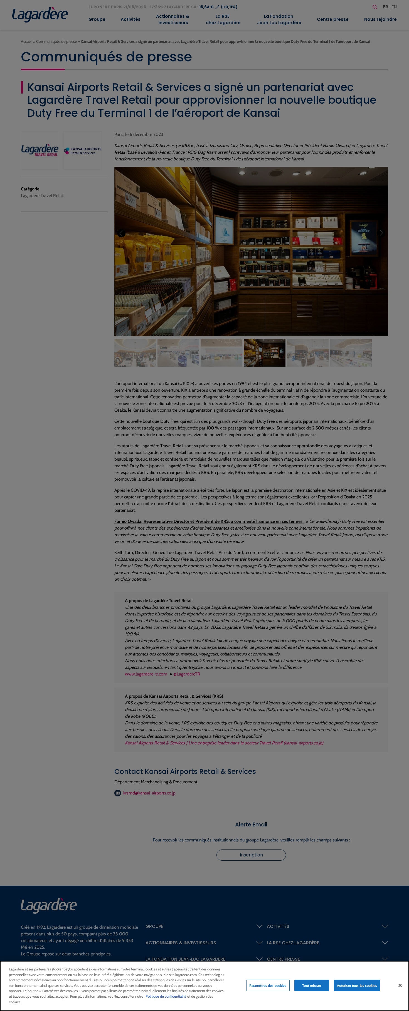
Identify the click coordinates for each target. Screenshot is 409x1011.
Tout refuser (311, 985)
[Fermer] (400, 985)
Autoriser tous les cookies (357, 985)
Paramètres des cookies (268, 985)
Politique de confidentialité (166, 996)
